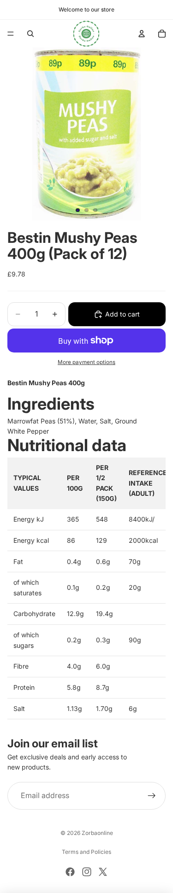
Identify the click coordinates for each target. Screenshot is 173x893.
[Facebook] (70, 871)
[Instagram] (86, 871)
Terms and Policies (86, 851)
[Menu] (10, 33)
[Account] (141, 34)
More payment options (86, 362)
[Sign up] (151, 795)
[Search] (30, 34)
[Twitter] (102, 871)
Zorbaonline (97, 832)
